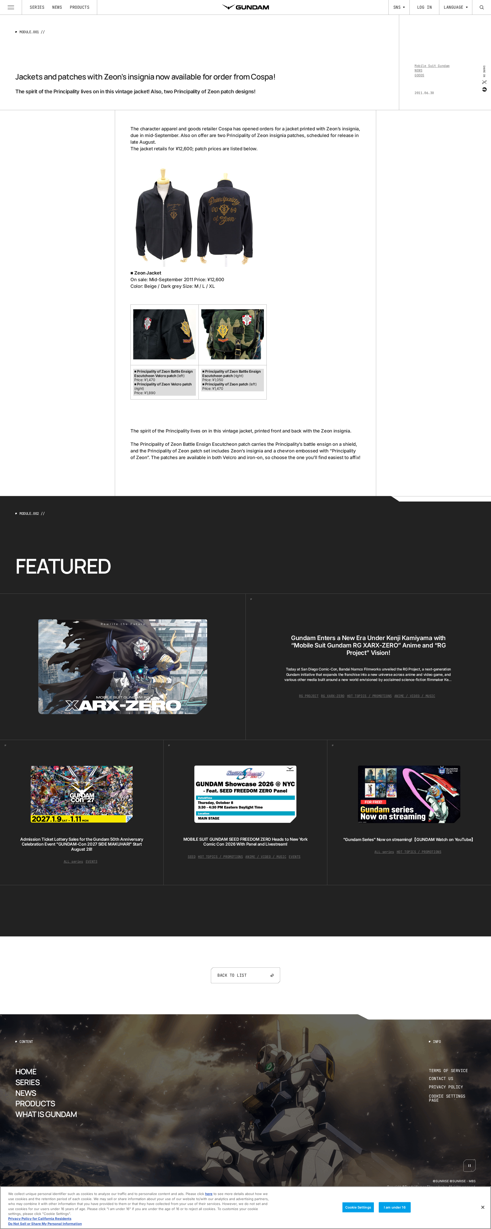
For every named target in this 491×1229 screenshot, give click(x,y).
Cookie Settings (358, 1207)
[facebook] (484, 89)
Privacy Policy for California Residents (39, 1219)
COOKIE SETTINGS (452, 1098)
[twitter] (484, 81)
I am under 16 (395, 1207)
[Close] (482, 1207)
